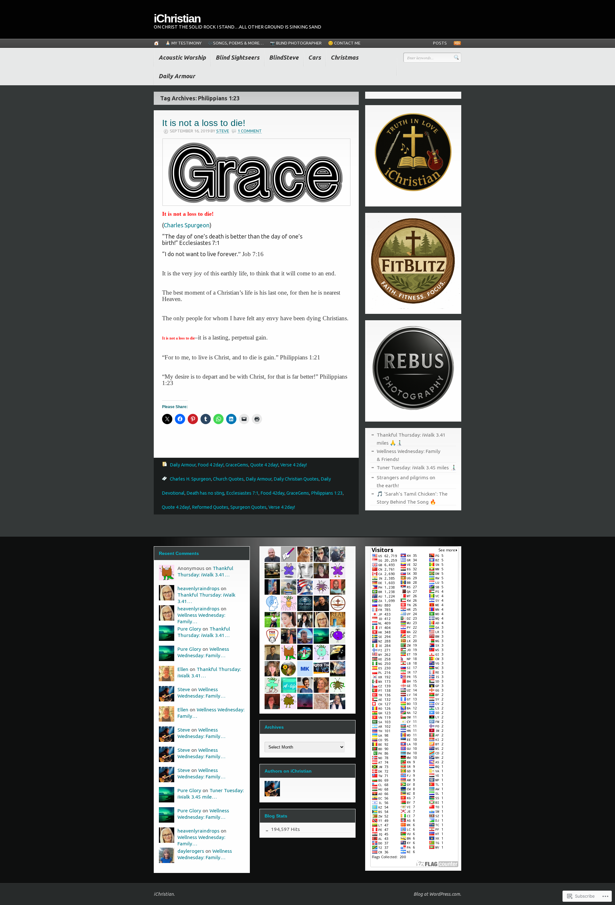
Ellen (182, 669)
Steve (222, 131)
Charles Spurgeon (186, 225)
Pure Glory (189, 629)
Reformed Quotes (210, 507)
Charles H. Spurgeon (190, 479)
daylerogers (190, 851)
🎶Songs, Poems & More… (236, 43)
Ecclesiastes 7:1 (242, 493)
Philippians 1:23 (327, 493)
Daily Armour (177, 76)
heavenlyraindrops (198, 588)
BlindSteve (284, 57)
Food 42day (272, 493)
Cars (314, 57)
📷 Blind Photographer (296, 43)
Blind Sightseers (237, 57)
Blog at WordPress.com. (437, 894)
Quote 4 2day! (264, 464)
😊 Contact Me (344, 43)
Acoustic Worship (182, 57)
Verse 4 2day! (293, 464)
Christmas (344, 57)
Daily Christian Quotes (296, 479)
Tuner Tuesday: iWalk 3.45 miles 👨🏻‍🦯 (416, 467)
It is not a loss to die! (203, 123)
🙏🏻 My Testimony (183, 43)
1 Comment (250, 131)
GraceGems (237, 464)
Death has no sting (205, 493)
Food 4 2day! (211, 464)
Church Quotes (228, 479)
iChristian (177, 18)
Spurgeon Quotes (248, 507)
